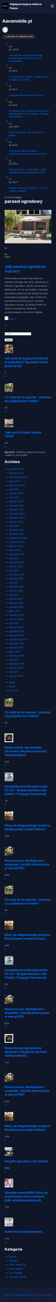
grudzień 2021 (16, 574)
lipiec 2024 (15, 481)
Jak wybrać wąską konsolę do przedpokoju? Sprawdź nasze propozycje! (25, 58)
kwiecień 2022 (16, 562)
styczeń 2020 (16, 627)
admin (12, 319)
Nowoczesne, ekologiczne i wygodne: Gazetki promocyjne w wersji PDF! (27, 864)
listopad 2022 (16, 533)
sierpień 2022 (16, 546)
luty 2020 (14, 623)
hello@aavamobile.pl (23, 1295)
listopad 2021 (16, 578)
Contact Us (8, 1295)
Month (12, 686)
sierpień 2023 (16, 509)
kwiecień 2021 (16, 586)
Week (12, 682)
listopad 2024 (16, 473)
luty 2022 (14, 570)
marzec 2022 (16, 566)
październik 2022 (18, 538)
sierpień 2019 (16, 647)
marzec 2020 (16, 619)
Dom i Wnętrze (17, 1264)
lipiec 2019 (14, 651)
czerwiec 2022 (17, 554)
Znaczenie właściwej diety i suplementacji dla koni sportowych (28, 152)
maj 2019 (14, 659)
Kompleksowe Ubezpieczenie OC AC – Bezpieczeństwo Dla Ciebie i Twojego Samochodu (30, 113)
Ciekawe (13, 1260)
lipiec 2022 (14, 550)
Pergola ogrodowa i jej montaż (27, 1161)
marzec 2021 (16, 590)
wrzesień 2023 (17, 505)
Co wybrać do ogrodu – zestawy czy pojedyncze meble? (29, 78)
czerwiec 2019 (17, 655)
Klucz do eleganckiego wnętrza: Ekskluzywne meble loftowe (28, 827)
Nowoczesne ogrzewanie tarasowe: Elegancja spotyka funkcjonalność (26, 751)
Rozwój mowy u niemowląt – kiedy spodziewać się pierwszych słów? (27, 171)
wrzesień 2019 (16, 643)
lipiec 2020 (15, 611)
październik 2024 (18, 477)
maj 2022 (14, 558)
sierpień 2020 (16, 606)
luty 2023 (14, 525)
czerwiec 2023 (17, 513)
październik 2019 (18, 639)
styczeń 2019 (16, 675)
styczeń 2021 (16, 598)
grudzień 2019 (16, 631)
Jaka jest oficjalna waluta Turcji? (26, 95)
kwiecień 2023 (16, 517)
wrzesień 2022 (17, 542)
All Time (13, 690)
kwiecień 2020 (16, 615)
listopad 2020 (16, 602)
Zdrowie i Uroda (17, 1276)
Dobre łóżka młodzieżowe (23, 1231)
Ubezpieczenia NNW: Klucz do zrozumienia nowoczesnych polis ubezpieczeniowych (26, 1196)
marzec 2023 (16, 521)
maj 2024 (14, 489)
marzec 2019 (16, 667)
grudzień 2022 (16, 529)
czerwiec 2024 (17, 485)
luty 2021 (14, 594)
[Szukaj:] (18, 333)
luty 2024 (14, 497)
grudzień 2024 (17, 469)
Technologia (15, 1272)
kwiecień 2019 (16, 663)
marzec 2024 (16, 493)
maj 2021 (13, 582)
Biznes (12, 1256)
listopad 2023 (16, 501)
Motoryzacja (16, 1268)
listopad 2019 (16, 635)
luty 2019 (14, 671)
